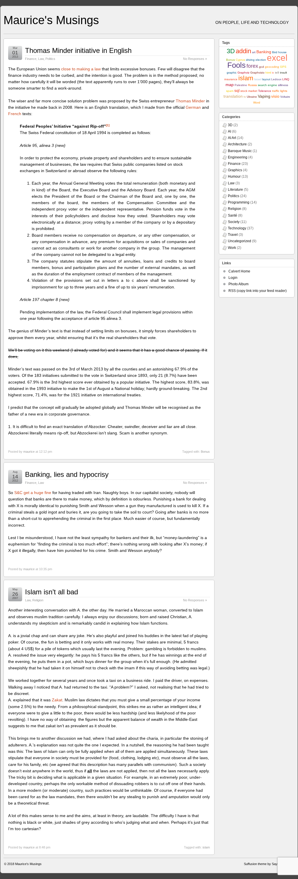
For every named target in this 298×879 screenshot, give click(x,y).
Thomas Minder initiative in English (78, 50)
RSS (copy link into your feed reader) (257, 291)
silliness (283, 85)
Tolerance (264, 90)
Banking (263, 51)
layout (266, 79)
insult (283, 72)
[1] (107, 125)
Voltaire (285, 96)
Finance (30, 58)
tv (245, 96)
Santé (232, 215)
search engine (267, 85)
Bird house (279, 52)
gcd (261, 66)
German (193, 107)
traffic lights (279, 90)
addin (243, 51)
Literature (235, 190)
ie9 (277, 72)
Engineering (237, 157)
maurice (29, 451)
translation (233, 96)
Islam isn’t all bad (51, 592)
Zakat (57, 700)
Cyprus (240, 59)
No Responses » (195, 58)
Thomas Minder (190, 101)
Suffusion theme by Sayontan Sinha (269, 864)
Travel (233, 235)
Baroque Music (240, 151)
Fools (236, 65)
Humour (234, 176)
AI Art (232, 138)
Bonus (205, 451)
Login (232, 278)
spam (229, 90)
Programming (238, 202)
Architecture (237, 144)
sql (237, 90)
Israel (257, 79)
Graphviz (243, 72)
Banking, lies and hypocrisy (67, 474)
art (254, 52)
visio (275, 96)
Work (232, 248)
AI (229, 131)
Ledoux (276, 79)
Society (234, 222)
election (261, 59)
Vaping (264, 96)
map (230, 84)
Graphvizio (257, 72)
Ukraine (252, 96)
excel (277, 58)
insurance (230, 79)
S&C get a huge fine (32, 492)
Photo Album (238, 284)
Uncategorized (239, 241)
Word (256, 102)
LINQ (285, 79)
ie (273, 72)
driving (250, 59)
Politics (50, 58)
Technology (237, 228)
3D (231, 51)
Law (41, 58)
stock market (248, 90)
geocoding (272, 66)
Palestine (241, 85)
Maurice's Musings (51, 20)
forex (252, 66)
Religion (37, 600)
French (14, 113)
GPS (283, 66)
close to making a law (81, 69)
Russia (252, 85)
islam (206, 847)
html (268, 72)
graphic (232, 72)
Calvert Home (239, 271)
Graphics (235, 170)
